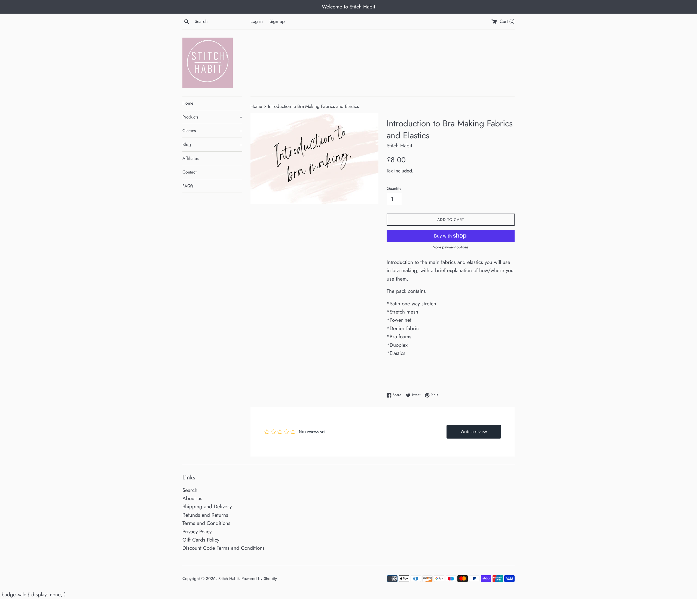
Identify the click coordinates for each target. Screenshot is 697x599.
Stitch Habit (228, 579)
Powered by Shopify (259, 579)
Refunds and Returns (205, 515)
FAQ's (187, 186)
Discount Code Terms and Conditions (223, 548)
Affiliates (190, 158)
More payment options (451, 247)
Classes (212, 130)
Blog (212, 144)
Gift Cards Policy (200, 539)
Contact (189, 172)
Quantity (394, 188)
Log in (256, 21)
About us (192, 498)
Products (212, 117)
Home (187, 103)
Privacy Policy (197, 531)
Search (189, 490)
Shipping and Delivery (207, 506)
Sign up (277, 21)
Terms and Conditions (206, 523)
